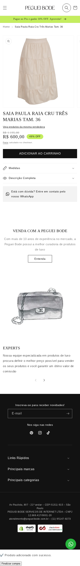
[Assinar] (67, 413)
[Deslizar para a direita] (44, 380)
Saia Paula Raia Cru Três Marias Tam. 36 (39, 26)
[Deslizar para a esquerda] (35, 380)
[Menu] (5, 8)
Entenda (39, 258)
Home (6, 26)
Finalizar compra (11, 563)
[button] (66, 8)
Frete (5, 142)
